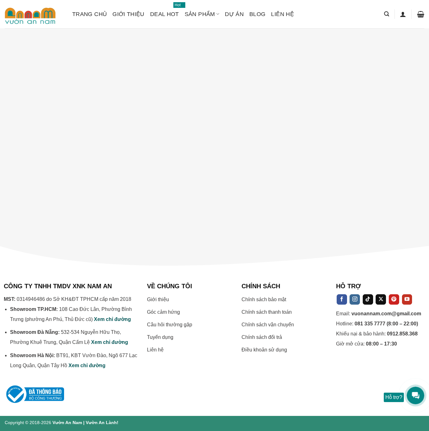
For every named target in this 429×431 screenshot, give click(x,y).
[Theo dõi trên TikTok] (368, 299)
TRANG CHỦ (89, 14)
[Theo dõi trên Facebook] (342, 299)
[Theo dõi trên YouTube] (407, 299)
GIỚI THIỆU (128, 14)
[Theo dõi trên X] (381, 299)
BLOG (257, 14)
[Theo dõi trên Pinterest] (394, 299)
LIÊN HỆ (282, 14)
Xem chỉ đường (112, 319)
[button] (386, 14)
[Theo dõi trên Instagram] (355, 299)
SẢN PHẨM (200, 14)
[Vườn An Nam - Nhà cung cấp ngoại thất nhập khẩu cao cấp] (34, 14)
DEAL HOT (164, 11)
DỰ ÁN (234, 14)
